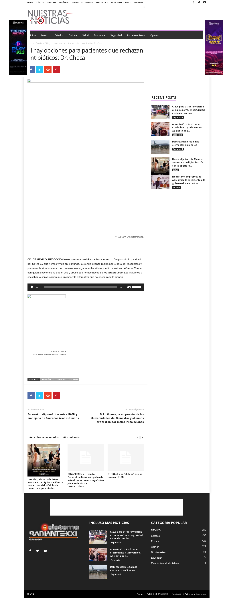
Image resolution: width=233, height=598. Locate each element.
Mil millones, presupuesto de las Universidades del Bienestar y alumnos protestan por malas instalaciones (117, 418)
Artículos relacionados (44, 437)
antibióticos (48, 379)
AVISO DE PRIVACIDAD (157, 594)
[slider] (137, 286)
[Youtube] (204, 2)
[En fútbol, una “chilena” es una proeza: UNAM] (126, 457)
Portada (155, 541)
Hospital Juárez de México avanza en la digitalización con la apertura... (188, 162)
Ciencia (38, 43)
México (39, 2)
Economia (87, 2)
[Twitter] (199, 2)
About (140, 594)
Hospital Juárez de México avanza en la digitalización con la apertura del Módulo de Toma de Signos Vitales (45, 483)
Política (64, 2)
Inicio (29, 2)
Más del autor (71, 437)
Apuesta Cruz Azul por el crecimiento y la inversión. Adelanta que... (187, 127)
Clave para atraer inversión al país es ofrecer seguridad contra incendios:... (188, 110)
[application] (85, 287)
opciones (62, 379)
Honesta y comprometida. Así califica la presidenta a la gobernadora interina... (188, 180)
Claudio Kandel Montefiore (165, 563)
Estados (51, 2)
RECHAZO (74, 379)
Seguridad (102, 2)
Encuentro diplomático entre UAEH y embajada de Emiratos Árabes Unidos (53, 416)
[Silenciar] (129, 287)
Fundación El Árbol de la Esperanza (189, 594)
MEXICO (176, 187)
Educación (156, 557)
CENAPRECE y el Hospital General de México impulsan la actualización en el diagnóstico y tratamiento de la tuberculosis (86, 480)
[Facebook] (193, 2)
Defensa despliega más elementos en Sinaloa (185, 143)
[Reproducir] (32, 287)
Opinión (138, 2)
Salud (75, 2)
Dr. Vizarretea (158, 552)
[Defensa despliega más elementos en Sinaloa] (160, 147)
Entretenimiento (121, 2)
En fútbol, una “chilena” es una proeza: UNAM (125, 475)
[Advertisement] (143, 17)
